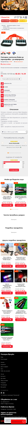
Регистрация (4, 359)
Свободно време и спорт (13, 25)
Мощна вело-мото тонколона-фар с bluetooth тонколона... (20, 258)
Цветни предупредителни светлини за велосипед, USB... (7, 285)
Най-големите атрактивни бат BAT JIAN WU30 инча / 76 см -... (20, 312)
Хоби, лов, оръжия (5, 371)
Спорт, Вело (6, 26)
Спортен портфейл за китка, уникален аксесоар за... (7, 312)
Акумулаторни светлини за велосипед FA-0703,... (21, 285)
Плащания (3, 382)
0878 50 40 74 (6, 401)
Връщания (3, 387)
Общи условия (4, 380)
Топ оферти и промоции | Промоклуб (10, 395)
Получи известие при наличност (10, 78)
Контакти (3, 376)
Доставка (3, 378)
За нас (2, 374)
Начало (4, 25)
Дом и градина (4, 366)
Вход (2, 357)
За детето (3, 364)
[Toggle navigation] (26, 17)
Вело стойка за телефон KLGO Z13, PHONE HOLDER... (7, 197)
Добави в (6, 205)
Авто (2, 368)
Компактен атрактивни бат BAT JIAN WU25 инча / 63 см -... (20, 197)
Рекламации (4, 385)
